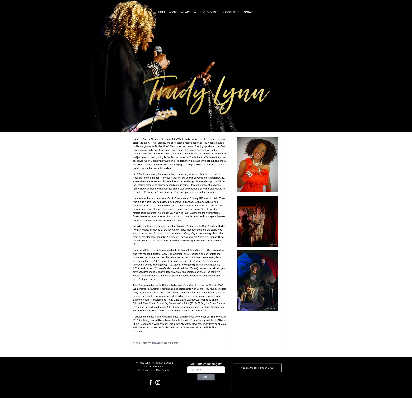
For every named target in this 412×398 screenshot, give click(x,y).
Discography (230, 12)
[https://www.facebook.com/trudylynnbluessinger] (150, 383)
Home (162, 12)
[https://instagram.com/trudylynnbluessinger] (157, 383)
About (173, 12)
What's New (188, 12)
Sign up (206, 377)
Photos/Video (209, 12)
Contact (248, 12)
